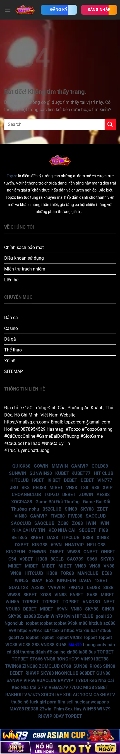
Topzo (12, 176)
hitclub (95, 623)
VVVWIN (56, 587)
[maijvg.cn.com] (25, 9)
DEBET (70, 480)
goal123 (104, 616)
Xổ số (9, 360)
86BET (101, 687)
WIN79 (104, 709)
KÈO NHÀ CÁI (61, 530)
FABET (76, 594)
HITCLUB (19, 480)
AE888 (103, 494)
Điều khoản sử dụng (24, 258)
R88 (95, 487)
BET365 (19, 537)
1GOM (86, 694)
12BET (101, 580)
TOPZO (51, 494)
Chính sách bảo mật (24, 247)
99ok (73, 623)
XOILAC (71, 694)
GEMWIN (37, 551)
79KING (75, 587)
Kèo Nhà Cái (101, 680)
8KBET (37, 537)
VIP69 (29, 680)
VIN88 (21, 516)
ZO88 (63, 523)
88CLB (57, 559)
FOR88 (67, 573)
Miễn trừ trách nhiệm (24, 269)
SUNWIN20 (41, 473)
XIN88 (103, 537)
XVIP (107, 487)
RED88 (39, 487)
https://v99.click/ (34, 630)
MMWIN (60, 466)
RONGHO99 (68, 659)
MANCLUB (88, 573)
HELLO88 (96, 544)
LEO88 (93, 587)
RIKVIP (32, 673)
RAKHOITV (16, 694)
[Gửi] (110, 124)
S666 (92, 559)
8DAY (37, 580)
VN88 (71, 487)
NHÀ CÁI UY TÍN (28, 530)
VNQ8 (49, 659)
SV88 (92, 594)
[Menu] (7, 9)
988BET (87, 673)
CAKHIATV (104, 694)
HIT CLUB (103, 473)
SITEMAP (13, 371)
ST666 (36, 659)
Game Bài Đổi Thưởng (57, 501)
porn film (56, 702)
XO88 (45, 594)
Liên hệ (11, 280)
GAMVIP (79, 466)
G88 (36, 644)
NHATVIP (74, 544)
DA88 (52, 537)
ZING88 (30, 666)
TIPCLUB (70, 537)
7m (44, 687)
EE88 (107, 573)
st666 (105, 630)
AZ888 (38, 587)
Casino (11, 328)
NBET (109, 601)
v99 (12, 630)
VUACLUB (47, 680)
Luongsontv (94, 644)
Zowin (43, 616)
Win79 (57, 616)
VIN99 (87, 659)
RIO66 (96, 666)
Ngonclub (13, 623)
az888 (30, 616)
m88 (83, 623)
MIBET (56, 487)
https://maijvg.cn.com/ (27, 422)
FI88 (103, 530)
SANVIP (14, 680)
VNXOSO (91, 601)
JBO (14, 487)
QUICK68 (21, 466)
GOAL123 (18, 587)
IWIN (91, 523)
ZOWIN (86, 494)
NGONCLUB (66, 673)
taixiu (57, 630)
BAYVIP (66, 680)
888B (88, 537)
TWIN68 (13, 666)
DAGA (85, 580)
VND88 (47, 644)
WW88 (73, 551)
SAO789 (75, 559)
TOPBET (30, 601)
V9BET (26, 559)
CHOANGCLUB (26, 494)
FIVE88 (58, 516)
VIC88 (76, 637)
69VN (56, 544)
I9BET (38, 480)
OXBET (22, 544)
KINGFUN (15, 551)
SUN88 (80, 666)
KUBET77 (80, 473)
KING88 (39, 544)
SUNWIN (17, 473)
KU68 (61, 644)
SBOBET (87, 530)
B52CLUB (51, 509)
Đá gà (10, 339)
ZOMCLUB (49, 666)
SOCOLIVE (51, 694)
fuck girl (38, 702)
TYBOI (81, 680)
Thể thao (13, 350)
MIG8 (88, 687)
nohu (34, 509)
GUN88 (103, 673)
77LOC (75, 687)
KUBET (62, 473)
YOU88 (13, 609)
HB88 (41, 559)
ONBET (57, 551)
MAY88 (16, 709)
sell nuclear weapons (87, 702)
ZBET (102, 509)
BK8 (25, 487)
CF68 (66, 666)
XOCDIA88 (21, 501)
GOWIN (41, 466)
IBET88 (101, 659)
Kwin (69, 616)
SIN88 (71, 509)
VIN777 (104, 480)
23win (45, 709)
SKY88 (87, 509)
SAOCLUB (96, 516)
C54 (12, 559)
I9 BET (54, 480)
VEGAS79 (58, 687)
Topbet (47, 637)
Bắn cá (11, 317)
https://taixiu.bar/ (81, 630)
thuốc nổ (19, 702)
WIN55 (21, 580)
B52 (50, 580)
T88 (84, 487)
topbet (32, 623)
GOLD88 (100, 466)
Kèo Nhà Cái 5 (26, 687)
